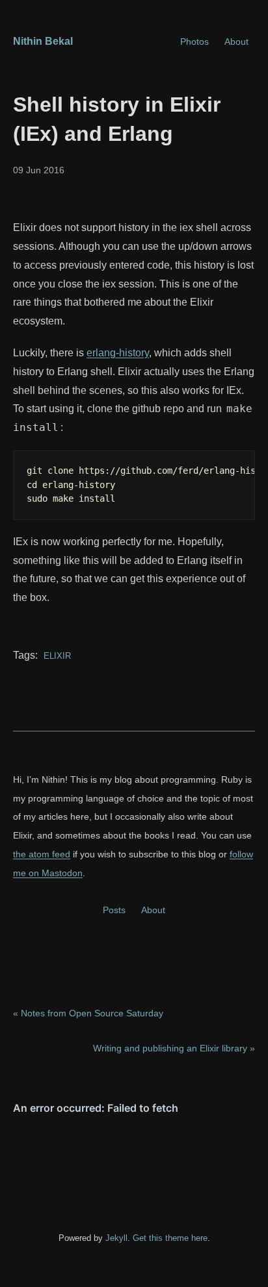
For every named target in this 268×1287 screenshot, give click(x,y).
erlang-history (118, 352)
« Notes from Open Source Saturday (88, 1013)
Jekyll (116, 1238)
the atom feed (41, 854)
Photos (194, 41)
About (236, 41)
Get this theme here (170, 1238)
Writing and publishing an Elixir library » (174, 1048)
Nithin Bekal (43, 41)
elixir (56, 656)
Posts (114, 910)
